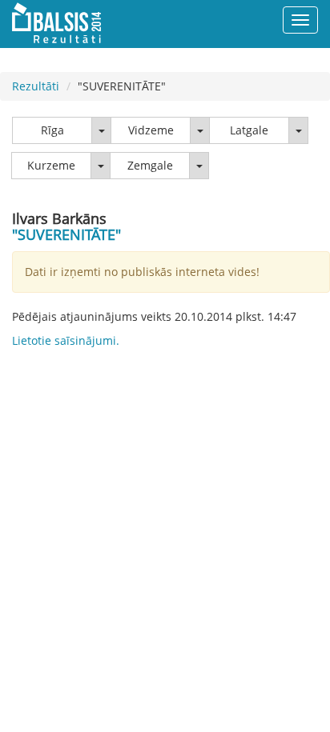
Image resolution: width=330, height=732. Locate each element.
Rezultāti (35, 86)
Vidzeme (151, 130)
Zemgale (150, 165)
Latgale (249, 130)
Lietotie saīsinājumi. (65, 340)
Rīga (52, 130)
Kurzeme (51, 165)
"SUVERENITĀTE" (66, 234)
